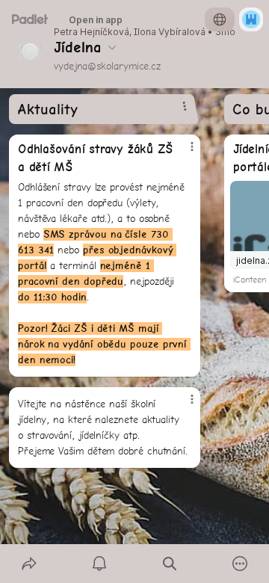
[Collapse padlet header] (112, 47)
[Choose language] (220, 19)
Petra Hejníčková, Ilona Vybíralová (129, 32)
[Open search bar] (169, 563)
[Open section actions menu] (184, 106)
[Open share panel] (29, 564)
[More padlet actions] (240, 564)
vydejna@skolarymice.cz (107, 66)
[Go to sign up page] (251, 19)
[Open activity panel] (99, 564)
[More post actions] (182, 152)
